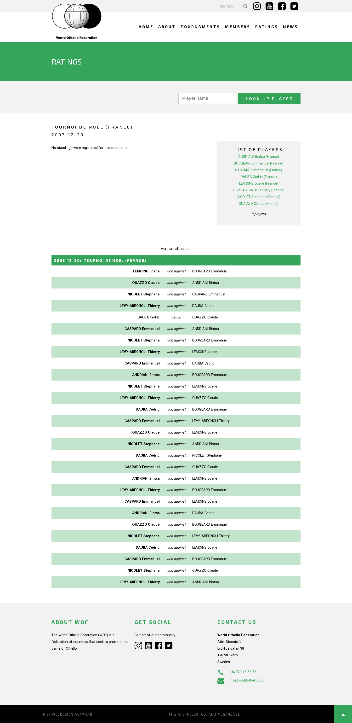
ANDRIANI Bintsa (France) (258, 156)
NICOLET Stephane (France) (258, 197)
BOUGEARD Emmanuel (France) (258, 163)
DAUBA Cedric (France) (259, 177)
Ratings (266, 26)
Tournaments (200, 26)
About (167, 26)
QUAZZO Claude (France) (258, 203)
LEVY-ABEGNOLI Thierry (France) (258, 190)
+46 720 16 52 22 (242, 672)
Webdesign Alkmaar (72, 714)
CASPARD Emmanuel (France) (258, 170)
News (290, 26)
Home (146, 26)
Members (237, 26)
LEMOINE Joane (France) (258, 183)
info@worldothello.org (246, 680)
